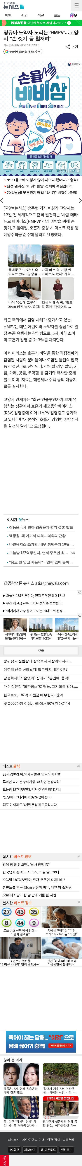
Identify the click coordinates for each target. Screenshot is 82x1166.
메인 (8, 15)
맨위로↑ (66, 1149)
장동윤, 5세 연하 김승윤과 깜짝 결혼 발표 (41, 527)
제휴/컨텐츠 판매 (33, 1139)
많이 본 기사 (13, 1059)
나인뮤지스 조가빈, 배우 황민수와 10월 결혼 (42, 544)
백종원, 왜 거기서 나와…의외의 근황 (37, 536)
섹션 (41, 15)
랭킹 (24, 15)
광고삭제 (4, 1160)
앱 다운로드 (48, 1149)
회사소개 (13, 1139)
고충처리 (68, 1139)
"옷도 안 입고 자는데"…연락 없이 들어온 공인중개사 (42, 562)
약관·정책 (53, 1139)
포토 (57, 15)
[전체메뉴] (76, 5)
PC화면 (14, 1149)
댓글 (41, 650)
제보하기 (29, 1149)
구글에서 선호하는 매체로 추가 (24, 51)
